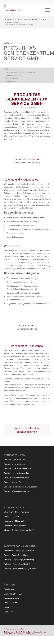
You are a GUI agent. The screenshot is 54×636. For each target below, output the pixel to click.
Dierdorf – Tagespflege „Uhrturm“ (17, 555)
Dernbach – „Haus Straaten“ (15, 525)
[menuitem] (39, 9)
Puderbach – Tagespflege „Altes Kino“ (19, 550)
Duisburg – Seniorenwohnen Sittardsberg (20, 486)
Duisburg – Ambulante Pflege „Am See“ (20, 568)
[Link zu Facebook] (40, 629)
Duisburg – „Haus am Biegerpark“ (17, 468)
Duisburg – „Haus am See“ (14, 459)
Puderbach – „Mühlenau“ (14, 520)
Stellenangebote (10, 602)
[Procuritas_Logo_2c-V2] (22, 9)
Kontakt (7, 607)
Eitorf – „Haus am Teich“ (14, 482)
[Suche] (39, 9)
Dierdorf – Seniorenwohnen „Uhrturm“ (19, 530)
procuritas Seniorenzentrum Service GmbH (25, 19)
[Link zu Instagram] (44, 629)
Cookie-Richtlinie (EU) (13, 593)
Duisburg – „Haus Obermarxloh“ (16, 473)
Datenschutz (9, 589)
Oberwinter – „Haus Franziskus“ (16, 511)
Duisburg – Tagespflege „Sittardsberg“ (19, 559)
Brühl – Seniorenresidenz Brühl (16, 477)
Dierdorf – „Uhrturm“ (12, 516)
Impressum (8, 611)
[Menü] (46, 9)
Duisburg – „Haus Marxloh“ (14, 464)
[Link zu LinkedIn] (48, 629)
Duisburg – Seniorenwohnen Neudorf (18, 491)
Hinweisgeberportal (11, 598)
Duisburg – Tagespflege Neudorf (17, 564)
